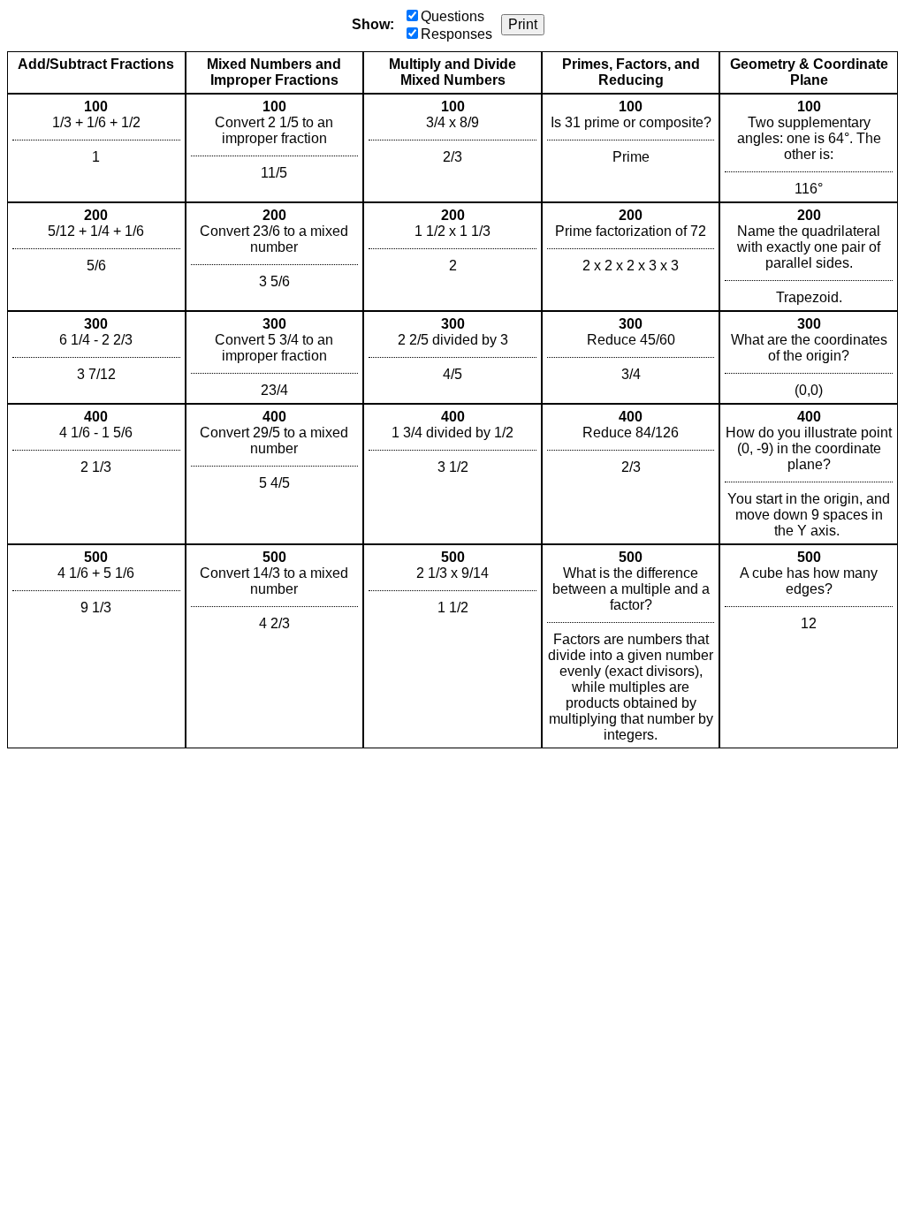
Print (522, 24)
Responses (456, 34)
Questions (452, 16)
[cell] (96, 148)
